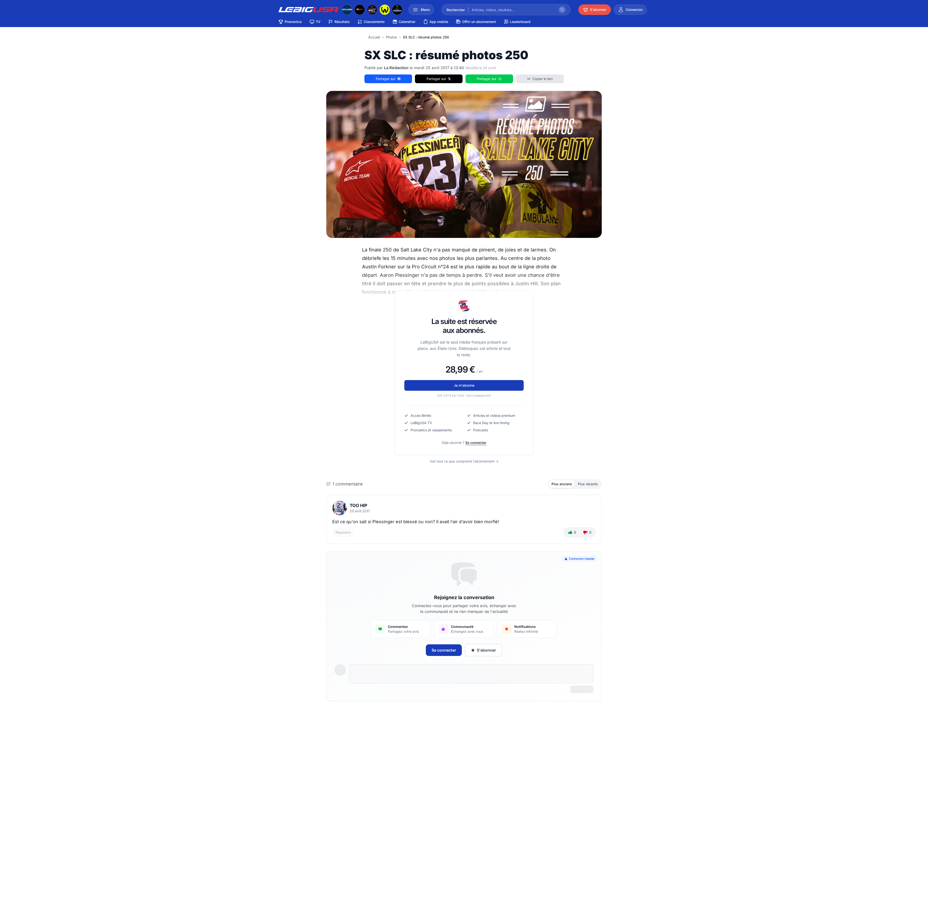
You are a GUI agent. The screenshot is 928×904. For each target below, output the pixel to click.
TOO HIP (358, 505)
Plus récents (588, 484)
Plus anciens (561, 484)
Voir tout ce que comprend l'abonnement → (464, 461)
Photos (391, 37)
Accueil (374, 37)
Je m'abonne (464, 385)
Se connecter (475, 443)
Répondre (343, 532)
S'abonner (486, 650)
